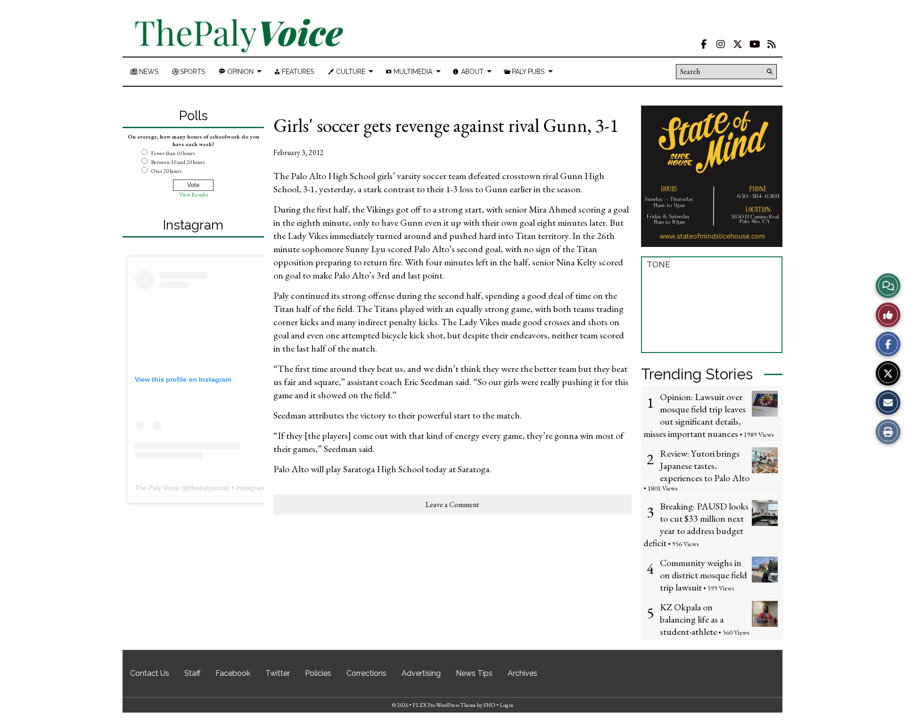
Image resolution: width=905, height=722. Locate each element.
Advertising (421, 673)
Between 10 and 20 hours (178, 162)
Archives (522, 673)
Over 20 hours (166, 171)
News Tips (474, 673)
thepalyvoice (208, 488)
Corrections (366, 673)
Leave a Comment (452, 504)
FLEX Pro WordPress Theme (444, 705)
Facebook (232, 673)
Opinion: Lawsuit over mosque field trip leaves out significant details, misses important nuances (694, 415)
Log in (506, 705)
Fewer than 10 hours (173, 153)
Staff (192, 673)
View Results (193, 194)
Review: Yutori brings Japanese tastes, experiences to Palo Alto (704, 465)
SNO (489, 705)
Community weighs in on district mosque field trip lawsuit (703, 575)
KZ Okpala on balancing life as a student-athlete (692, 619)
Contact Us (149, 673)
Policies (318, 673)
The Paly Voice (157, 488)
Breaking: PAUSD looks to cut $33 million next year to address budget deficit (696, 524)
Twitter (277, 673)
